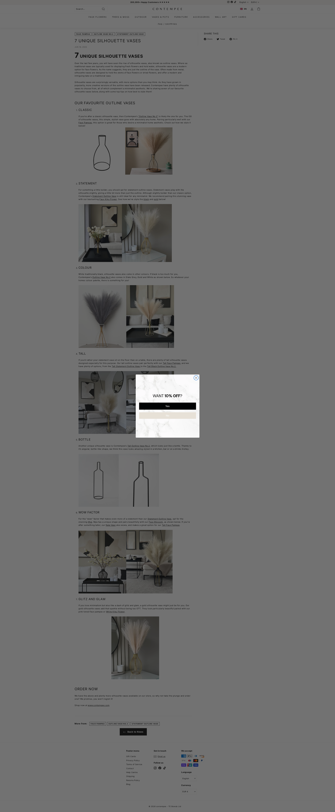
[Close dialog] (196, 378)
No (167, 415)
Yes (167, 406)
